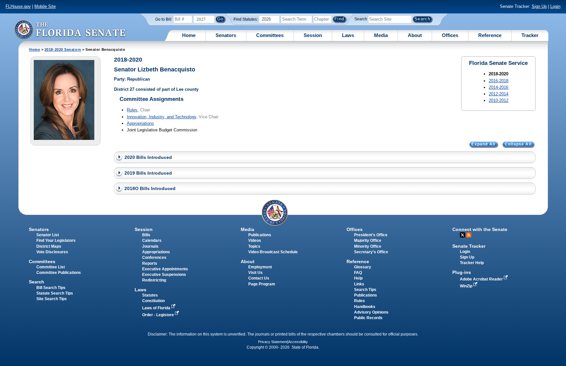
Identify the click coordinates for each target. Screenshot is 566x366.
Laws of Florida (156, 308)
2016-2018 (498, 80)
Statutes (150, 295)
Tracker (529, 35)
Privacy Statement (272, 342)
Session (313, 35)
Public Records (368, 318)
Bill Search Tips (51, 288)
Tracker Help (472, 263)
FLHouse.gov (18, 6)
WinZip (466, 286)
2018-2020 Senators (63, 49)
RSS (468, 235)
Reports (149, 263)
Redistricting (154, 280)
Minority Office (367, 246)
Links (359, 284)
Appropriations (140, 123)
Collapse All (518, 144)
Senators (226, 35)
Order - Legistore (158, 315)
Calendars (151, 240)
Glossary (362, 267)
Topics (254, 246)
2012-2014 (498, 93)
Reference (489, 35)
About (415, 35)
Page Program (261, 284)
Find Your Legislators (56, 240)
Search (360, 19)
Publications (259, 235)
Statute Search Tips (54, 293)
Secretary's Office (371, 252)
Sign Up (539, 6)
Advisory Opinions (371, 312)
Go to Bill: (163, 19)
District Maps (48, 246)
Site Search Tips (51, 299)
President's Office (370, 235)
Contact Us (258, 278)
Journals (150, 246)
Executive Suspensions (164, 275)
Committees (270, 35)
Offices (450, 35)
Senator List (47, 235)
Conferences (154, 258)
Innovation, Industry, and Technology (161, 116)
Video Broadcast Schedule (273, 252)
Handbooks (364, 307)
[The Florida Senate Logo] (69, 29)
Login (555, 6)
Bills (146, 235)
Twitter (462, 235)
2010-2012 (498, 100)
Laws (348, 35)
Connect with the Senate (479, 229)
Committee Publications (58, 273)
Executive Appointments (165, 269)
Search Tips (365, 290)
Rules (132, 109)
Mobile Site (45, 6)
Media (381, 35)
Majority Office (367, 240)
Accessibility (298, 342)
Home (189, 35)
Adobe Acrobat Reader (482, 279)
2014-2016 (498, 87)
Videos (254, 240)
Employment (260, 267)
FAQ (358, 273)
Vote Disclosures (52, 252)
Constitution (153, 301)
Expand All (483, 144)
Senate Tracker (468, 246)
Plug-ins (461, 272)
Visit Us (255, 273)
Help (358, 278)
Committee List (50, 267)
